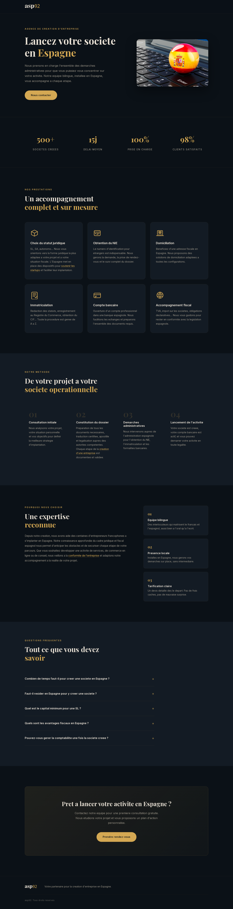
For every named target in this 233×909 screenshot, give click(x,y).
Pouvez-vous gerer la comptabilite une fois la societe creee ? (66, 738)
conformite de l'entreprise (83, 555)
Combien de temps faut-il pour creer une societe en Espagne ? (67, 678)
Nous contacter (41, 95)
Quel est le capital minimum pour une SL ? (53, 708)
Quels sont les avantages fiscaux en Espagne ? (57, 723)
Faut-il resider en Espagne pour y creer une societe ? (61, 693)
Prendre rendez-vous (116, 836)
